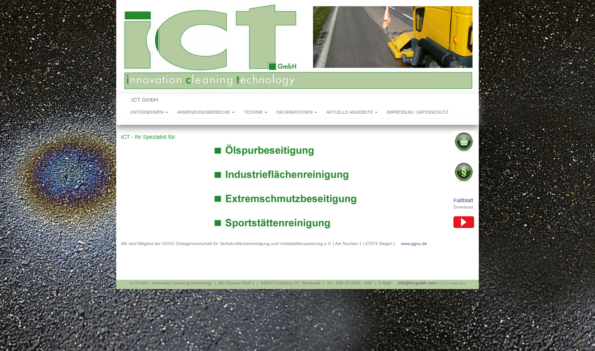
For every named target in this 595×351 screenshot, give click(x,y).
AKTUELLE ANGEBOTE (350, 112)
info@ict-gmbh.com (417, 282)
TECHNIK (254, 112)
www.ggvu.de (414, 243)
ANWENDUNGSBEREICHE (204, 112)
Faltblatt (463, 200)
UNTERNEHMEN (147, 112)
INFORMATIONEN (295, 112)
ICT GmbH (144, 100)
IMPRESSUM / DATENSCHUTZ (417, 112)
